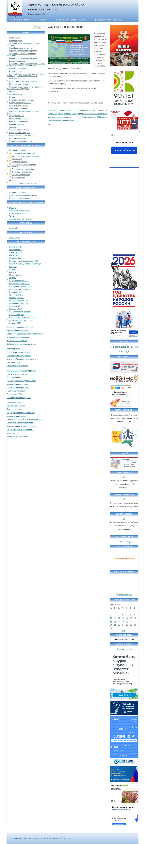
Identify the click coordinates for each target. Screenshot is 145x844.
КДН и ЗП (15, 180)
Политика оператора (17, 138)
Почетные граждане (17, 78)
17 (111, 622)
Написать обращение (124, 150)
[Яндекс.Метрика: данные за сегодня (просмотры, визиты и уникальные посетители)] (124, 595)
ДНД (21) (12, 278)
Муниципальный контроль (19, 133)
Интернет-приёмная (20, 20)
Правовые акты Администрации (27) (24, 261)
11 (115, 618)
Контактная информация (19, 68)
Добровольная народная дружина (23, 58)
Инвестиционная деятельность (71, 20)
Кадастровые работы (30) (19, 284)
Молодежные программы (19, 210)
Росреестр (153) (15, 309)
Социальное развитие (21, 175)
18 (115, 622)
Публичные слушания (18, 108)
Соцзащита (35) (15, 292)
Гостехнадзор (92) (16, 298)
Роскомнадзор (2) (16, 258)
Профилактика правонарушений (22, 136)
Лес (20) (12, 272)
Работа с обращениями (18, 121)
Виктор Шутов (97, 103)
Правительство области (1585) (21, 320)
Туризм (12, 216)
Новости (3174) (15, 323)
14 (127, 618)
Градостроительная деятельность (23, 81)
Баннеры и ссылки (16, 124)
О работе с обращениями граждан (23, 195)
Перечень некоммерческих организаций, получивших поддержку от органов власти (26, 64)
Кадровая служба (19, 150)
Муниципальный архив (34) (20, 289)
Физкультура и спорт (17, 213)
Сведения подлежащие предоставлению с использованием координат (25, 88)
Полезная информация (18, 106)
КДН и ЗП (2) (14, 255)
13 (123, 618)
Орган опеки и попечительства (24, 183)
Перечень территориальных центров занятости (23, 44)
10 (111, 618)
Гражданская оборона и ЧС (20, 103)
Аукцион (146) (14, 306)
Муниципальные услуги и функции (25, 156)
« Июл (123, 631)
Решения (13, 91)
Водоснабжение (18, 178)
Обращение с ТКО (16, 116)
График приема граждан (19, 198)
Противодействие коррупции (23, 153)
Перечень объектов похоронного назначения (21, 54)
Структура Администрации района (23, 51)
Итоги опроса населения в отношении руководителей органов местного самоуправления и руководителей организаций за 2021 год (62, 117)
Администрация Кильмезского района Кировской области (56, 7)
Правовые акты (15, 94)
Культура (12, 208)
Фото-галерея (14, 238)
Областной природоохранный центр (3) (25, 264)
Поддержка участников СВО (108, 20)
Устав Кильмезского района (20, 61)
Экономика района (19, 162)
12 (119, 618)
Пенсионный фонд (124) (19, 303)
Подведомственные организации (25, 169)
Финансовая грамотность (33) (21, 286)
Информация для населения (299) (23, 318)
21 (127, 622)
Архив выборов (15, 127)
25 (115, 625)
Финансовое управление (22, 172)
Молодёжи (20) (15, 275)
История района (16, 71)
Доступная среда (124, 541)
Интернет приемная (17, 193)
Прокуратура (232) (16, 315)
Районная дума (15, 41)
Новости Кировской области (20, 141)
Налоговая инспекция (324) (20, 312)
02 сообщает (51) (16, 295)
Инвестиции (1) (15, 247)
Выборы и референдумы (19, 119)
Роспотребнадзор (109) (18, 301)
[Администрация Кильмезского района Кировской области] (15, 17)
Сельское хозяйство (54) (19, 281)
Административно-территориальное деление (23, 112)
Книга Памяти (14, 38)
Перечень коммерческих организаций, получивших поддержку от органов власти (26, 75)
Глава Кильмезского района (20, 48)
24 (111, 625)
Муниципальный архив (18, 84)
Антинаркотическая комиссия (21, 219)
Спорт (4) (13, 267)
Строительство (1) (16, 253)
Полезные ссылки (124, 649)
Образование (17, 159)
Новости (43, 20)
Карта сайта (14, 228)
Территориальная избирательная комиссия (25, 419)
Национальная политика (19, 130)
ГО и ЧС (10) (14, 270)
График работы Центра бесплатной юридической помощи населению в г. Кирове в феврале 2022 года (92, 113)
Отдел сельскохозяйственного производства (21, 165)
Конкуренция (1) (15, 250)
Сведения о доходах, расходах (21, 100)
